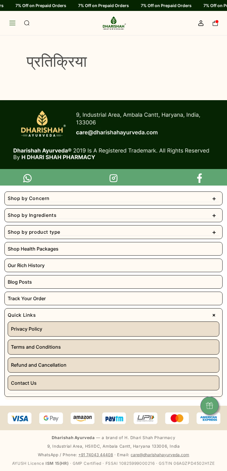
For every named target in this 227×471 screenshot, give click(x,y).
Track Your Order (27, 298)
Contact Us (24, 383)
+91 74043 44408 (95, 454)
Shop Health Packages (33, 249)
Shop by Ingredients (112, 215)
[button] (16, 23)
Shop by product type (112, 232)
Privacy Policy (26, 329)
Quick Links (113, 315)
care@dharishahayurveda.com (160, 454)
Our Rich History (26, 265)
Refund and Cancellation (39, 365)
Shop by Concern (112, 198)
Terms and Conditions (36, 347)
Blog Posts (20, 282)
